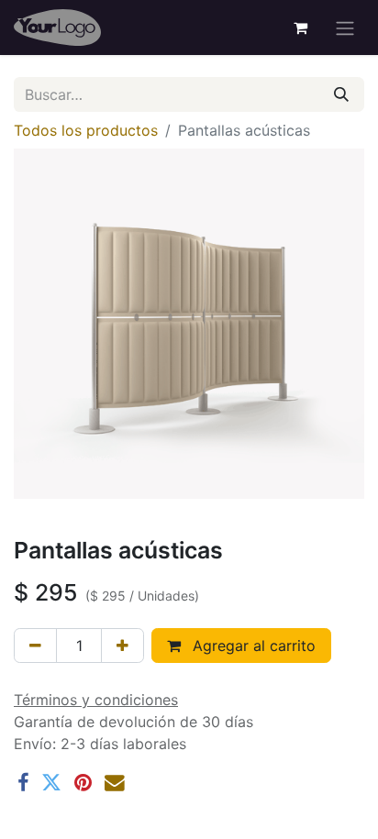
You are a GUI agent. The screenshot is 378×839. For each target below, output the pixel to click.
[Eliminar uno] (35, 645)
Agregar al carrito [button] (252, 645)
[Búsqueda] (341, 94)
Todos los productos (86, 130)
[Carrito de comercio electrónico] (300, 27)
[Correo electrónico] (115, 783)
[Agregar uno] (122, 645)
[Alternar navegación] (345, 27)
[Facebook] (22, 783)
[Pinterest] (83, 783)
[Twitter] (51, 783)
